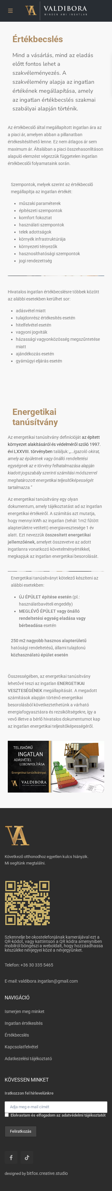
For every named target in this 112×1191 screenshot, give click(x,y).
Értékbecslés (17, 1035)
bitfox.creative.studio (47, 1173)
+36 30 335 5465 (37, 964)
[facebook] (11, 1157)
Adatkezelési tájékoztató (28, 1058)
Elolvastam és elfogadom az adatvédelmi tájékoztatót (58, 1115)
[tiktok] (27, 1157)
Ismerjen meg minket (24, 1011)
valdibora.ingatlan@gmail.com (48, 981)
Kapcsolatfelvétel (21, 1046)
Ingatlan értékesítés (24, 1023)
